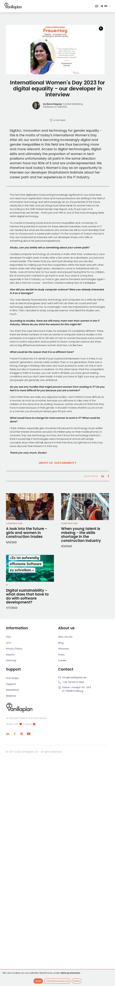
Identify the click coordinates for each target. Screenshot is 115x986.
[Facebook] (14, 734)
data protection (70, 973)
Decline (76, 981)
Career (62, 660)
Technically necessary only (57, 981)
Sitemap (11, 660)
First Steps (12, 678)
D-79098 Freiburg (72, 691)
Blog (60, 643)
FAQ (8, 637)
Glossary (63, 648)
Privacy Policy (14, 648)
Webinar (11, 696)
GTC (8, 643)
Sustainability (65, 463)
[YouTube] (28, 734)
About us (46, 463)
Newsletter (12, 690)
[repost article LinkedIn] (102, 476)
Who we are (65, 637)
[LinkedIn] (8, 734)
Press (61, 654)
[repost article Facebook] (108, 476)
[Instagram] (21, 734)
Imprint (10, 654)
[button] (97, 6)
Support (11, 684)
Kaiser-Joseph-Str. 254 (76, 687)
